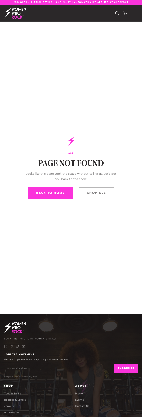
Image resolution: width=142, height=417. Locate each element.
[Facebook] (11, 346)
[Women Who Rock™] (15, 13)
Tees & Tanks (12, 393)
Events (79, 400)
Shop (8, 386)
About (81, 386)
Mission (79, 393)
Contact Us (82, 406)
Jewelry (9, 406)
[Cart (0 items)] (125, 13)
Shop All (96, 193)
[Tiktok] (17, 346)
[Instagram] (5, 346)
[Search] (117, 13)
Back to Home (50, 193)
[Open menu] (134, 13)
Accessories (11, 412)
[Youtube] (23, 346)
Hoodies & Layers (15, 400)
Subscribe (126, 368)
